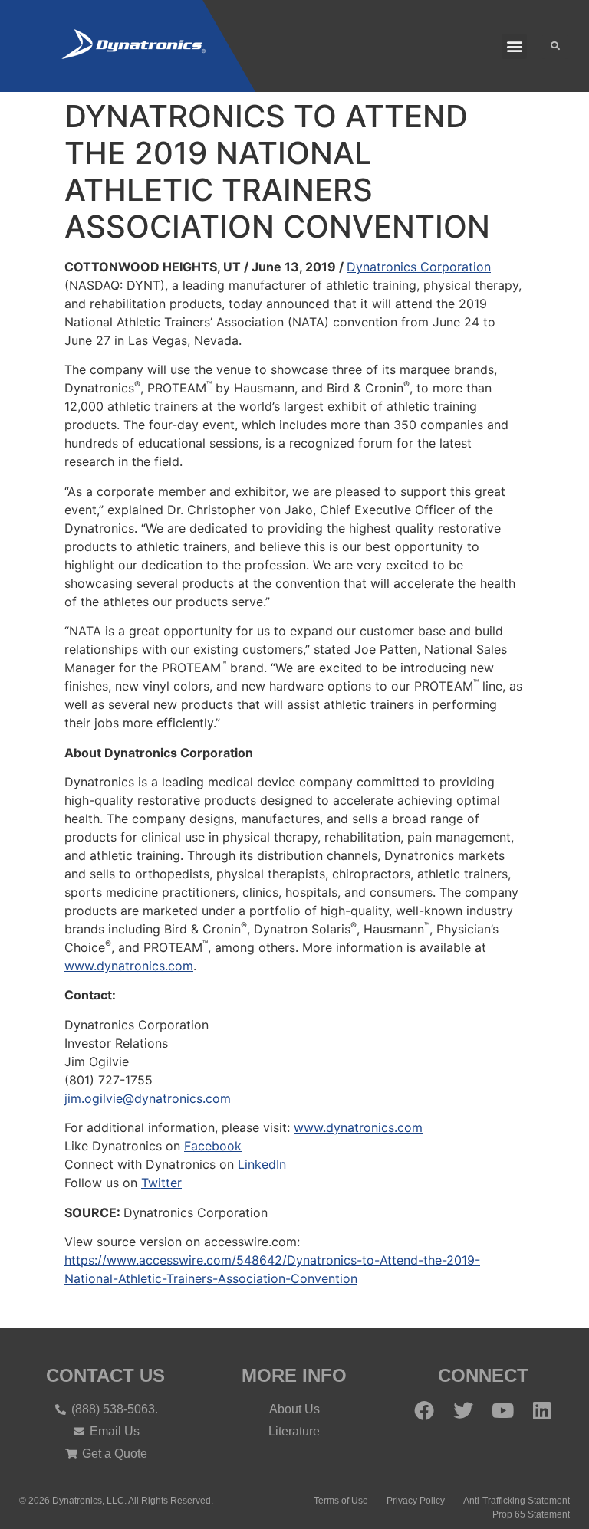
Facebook (213, 1145)
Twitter (161, 1182)
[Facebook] (424, 1410)
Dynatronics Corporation (419, 266)
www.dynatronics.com (128, 965)
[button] (514, 46)
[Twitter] (463, 1410)
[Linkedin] (541, 1410)
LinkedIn (262, 1164)
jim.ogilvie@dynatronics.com (147, 1098)
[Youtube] (502, 1410)
